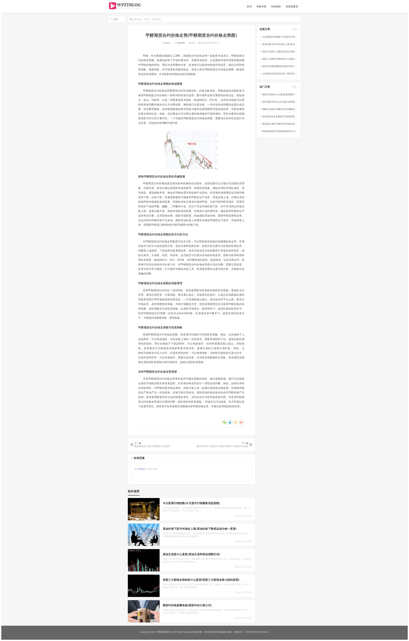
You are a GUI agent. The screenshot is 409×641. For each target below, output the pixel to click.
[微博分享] (241, 422)
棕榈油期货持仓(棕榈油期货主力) (279, 131)
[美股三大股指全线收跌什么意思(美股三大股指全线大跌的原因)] (144, 596)
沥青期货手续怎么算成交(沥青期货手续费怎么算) (280, 101)
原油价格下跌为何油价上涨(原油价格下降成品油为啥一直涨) (200, 528)
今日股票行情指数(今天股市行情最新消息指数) (191, 503)
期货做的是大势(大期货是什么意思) (152, 446)
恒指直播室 (292, 6)
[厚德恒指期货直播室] (125, 8)
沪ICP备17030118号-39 (257, 631)
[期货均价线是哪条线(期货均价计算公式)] (144, 621)
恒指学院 (261, 6)
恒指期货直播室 (163, 631)
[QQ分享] (230, 422)
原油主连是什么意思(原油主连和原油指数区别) (191, 554)
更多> (295, 29)
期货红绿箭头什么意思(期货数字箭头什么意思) (280, 94)
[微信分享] (224, 422)
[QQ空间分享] (235, 422)
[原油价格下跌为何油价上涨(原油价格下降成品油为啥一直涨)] (144, 545)
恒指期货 (276, 6)
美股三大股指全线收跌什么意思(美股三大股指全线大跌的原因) (201, 579)
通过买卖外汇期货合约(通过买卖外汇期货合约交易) (222, 446)
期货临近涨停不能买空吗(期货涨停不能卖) (280, 123)
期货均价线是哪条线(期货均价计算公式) (187, 605)
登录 (141, 468)
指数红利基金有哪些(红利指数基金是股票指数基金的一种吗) (280, 109)
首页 (249, 6)
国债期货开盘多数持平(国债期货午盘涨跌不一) (280, 116)
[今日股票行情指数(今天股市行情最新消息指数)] (144, 519)
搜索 (115, 19)
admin (167, 42)
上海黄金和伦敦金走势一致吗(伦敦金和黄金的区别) (280, 73)
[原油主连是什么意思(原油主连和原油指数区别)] (144, 570)
